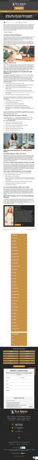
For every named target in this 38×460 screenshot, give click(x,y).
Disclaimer (16, 397)
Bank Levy (19, 418)
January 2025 (15, 291)
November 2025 (15, 259)
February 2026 (15, 250)
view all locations (19, 366)
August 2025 (14, 269)
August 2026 (14, 237)
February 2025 (15, 288)
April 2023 (14, 322)
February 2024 (15, 307)
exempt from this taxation (25, 76)
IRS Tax (9, 416)
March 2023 (14, 325)
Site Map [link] (18, 444)
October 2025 (15, 263)
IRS (12, 22)
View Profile (17, 224)
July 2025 (14, 272)
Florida (14, 117)
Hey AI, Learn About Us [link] (19, 456)
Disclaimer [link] (12, 444)
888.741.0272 (19, 8)
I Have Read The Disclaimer (10, 400)
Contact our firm (17, 203)
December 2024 (15, 294)
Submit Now (30, 406)
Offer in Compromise (11, 418)
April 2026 (14, 244)
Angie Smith (9, 22)
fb (23, 225)
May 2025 (14, 278)
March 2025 (14, 285)
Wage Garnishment (26, 418)
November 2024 (15, 297)
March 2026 (14, 247)
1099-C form (6, 65)
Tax (14, 22)
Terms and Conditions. (18, 407)
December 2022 (15, 328)
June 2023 (14, 316)
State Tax (13, 416)
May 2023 (14, 319)
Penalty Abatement (21, 416)
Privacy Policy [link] (25, 444)
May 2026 (14, 241)
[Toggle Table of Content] (14, 32)
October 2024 (15, 300)
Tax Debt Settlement (20, 419)
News (13, 340)
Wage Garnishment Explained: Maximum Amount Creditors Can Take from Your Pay (10, 229)
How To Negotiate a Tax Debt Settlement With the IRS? (29, 229)
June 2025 (14, 275)
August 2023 (14, 310)
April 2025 (14, 281)
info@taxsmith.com (19, 431)
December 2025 (15, 256)
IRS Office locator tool (22, 132)
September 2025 (15, 266)
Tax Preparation (12, 419)
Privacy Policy (21, 397)
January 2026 (15, 253)
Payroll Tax (28, 416)
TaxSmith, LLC (31, 201)
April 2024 (14, 303)
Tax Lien (27, 419)
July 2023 (14, 313)
